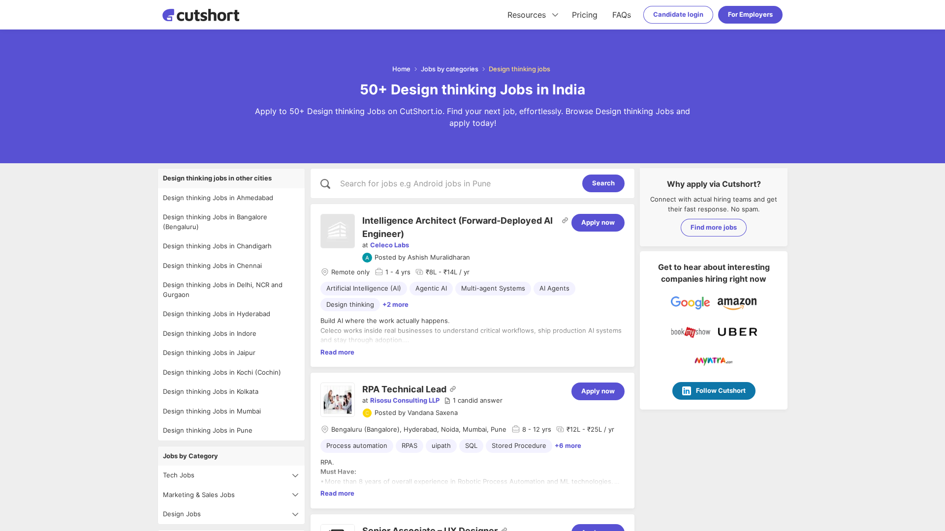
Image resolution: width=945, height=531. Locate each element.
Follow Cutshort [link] (721, 390)
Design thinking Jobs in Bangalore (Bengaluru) (215, 222)
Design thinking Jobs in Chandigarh (217, 246)
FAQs (621, 15)
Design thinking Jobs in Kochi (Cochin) (222, 372)
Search (603, 183)
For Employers (750, 14)
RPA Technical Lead (404, 389)
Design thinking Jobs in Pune (207, 430)
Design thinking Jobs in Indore (209, 333)
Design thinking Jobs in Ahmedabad (218, 198)
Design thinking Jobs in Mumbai (212, 411)
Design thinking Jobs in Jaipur (209, 352)
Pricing (585, 15)
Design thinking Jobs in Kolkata (210, 391)
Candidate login (678, 14)
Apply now (598, 222)
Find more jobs (714, 227)
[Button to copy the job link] (565, 220)
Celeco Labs (389, 245)
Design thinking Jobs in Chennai (212, 265)
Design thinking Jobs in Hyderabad (216, 314)
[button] (473, 401)
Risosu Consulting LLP (405, 400)
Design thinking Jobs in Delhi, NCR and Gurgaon (223, 289)
